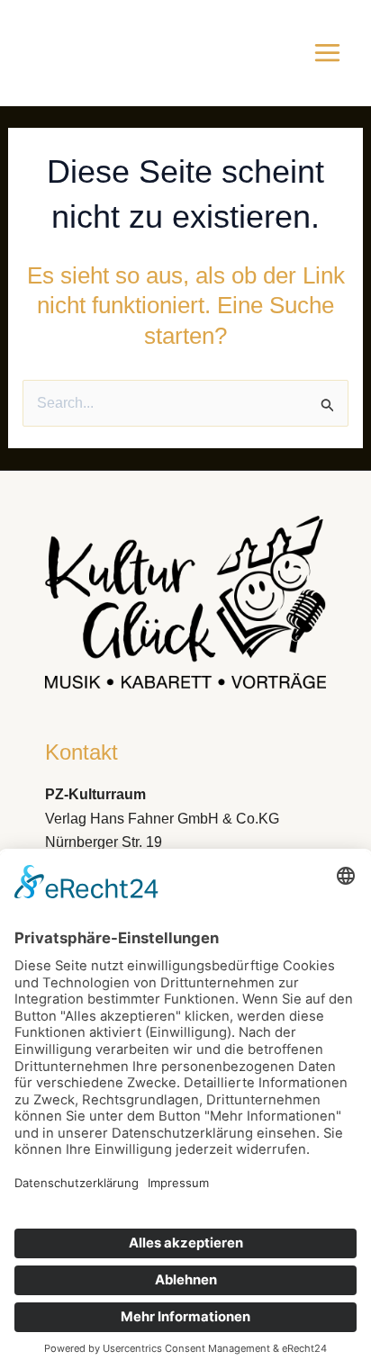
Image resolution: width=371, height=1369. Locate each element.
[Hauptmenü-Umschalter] (327, 52)
